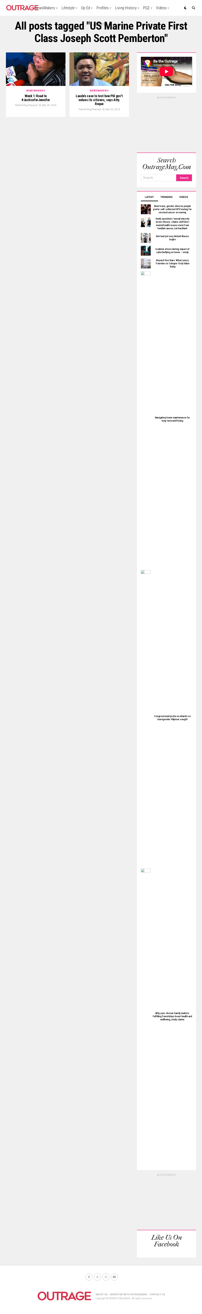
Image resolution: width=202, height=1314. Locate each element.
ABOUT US (101, 1294)
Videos (161, 8)
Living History (126, 8)
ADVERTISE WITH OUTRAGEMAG (128, 1294)
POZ (146, 8)
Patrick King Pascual (26, 105)
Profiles (102, 8)
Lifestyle (68, 8)
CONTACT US (157, 1294)
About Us (101, 24)
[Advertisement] (166, 124)
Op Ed (85, 8)
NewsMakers (45, 8)
